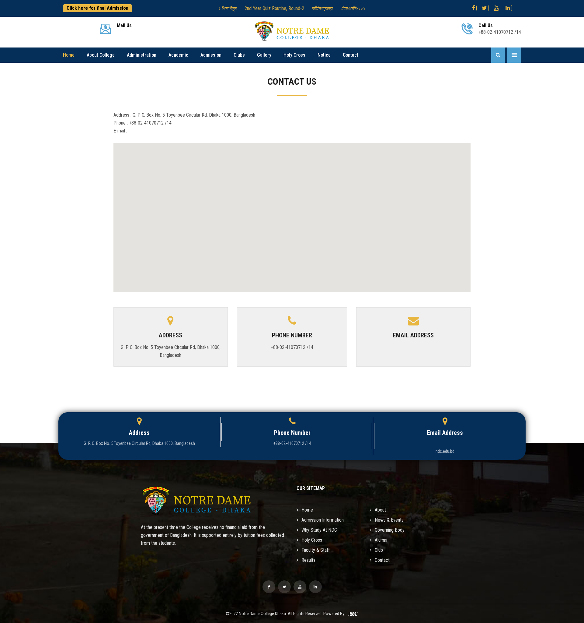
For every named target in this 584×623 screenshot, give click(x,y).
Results (308, 560)
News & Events (389, 520)
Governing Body (390, 530)
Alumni (381, 540)
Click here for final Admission (97, 8)
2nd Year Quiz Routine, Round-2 (259, 8)
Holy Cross (294, 55)
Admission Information (322, 520)
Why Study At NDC (319, 530)
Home (69, 55)
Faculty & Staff (315, 550)
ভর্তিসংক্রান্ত (307, 8)
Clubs (239, 55)
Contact (350, 55)
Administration (141, 55)
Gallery (264, 55)
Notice (324, 55)
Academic (178, 55)
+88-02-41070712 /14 (292, 347)
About (380, 510)
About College (101, 55)
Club (379, 550)
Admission (210, 55)
